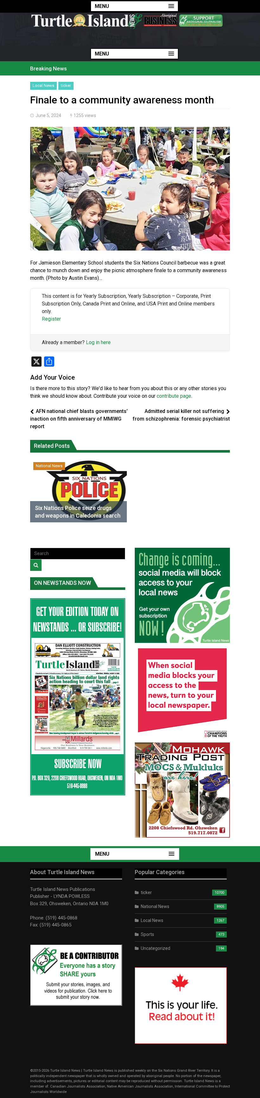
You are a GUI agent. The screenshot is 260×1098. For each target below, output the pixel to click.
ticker (66, 85)
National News (49, 465)
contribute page (174, 396)
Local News (43, 85)
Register (51, 319)
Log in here (98, 342)
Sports (147, 934)
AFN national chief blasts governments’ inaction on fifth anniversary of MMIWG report (79, 418)
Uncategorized (155, 948)
